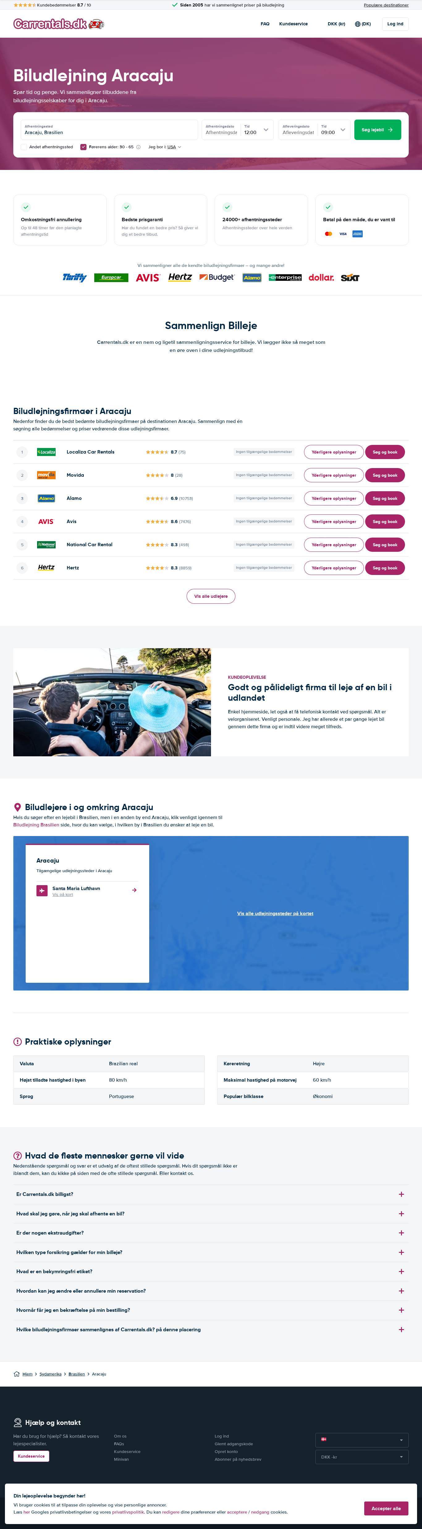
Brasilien (77, 1374)
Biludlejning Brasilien (36, 825)
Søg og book (385, 452)
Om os (120, 1436)
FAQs (119, 1444)
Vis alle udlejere (211, 596)
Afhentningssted (39, 126)
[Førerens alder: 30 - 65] (83, 147)
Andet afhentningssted (50, 147)
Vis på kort (63, 894)
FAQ (265, 23)
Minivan (121, 1459)
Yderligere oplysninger (334, 452)
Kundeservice (293, 23)
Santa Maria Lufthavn (76, 888)
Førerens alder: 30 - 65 (111, 147)
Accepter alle (386, 1508)
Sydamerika (50, 1374)
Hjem (27, 1374)
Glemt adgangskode (234, 1444)
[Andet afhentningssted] (24, 147)
